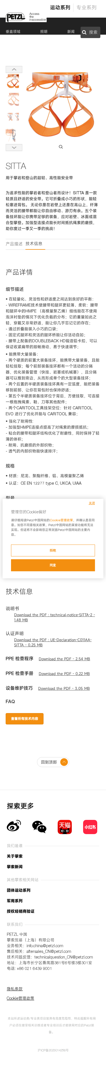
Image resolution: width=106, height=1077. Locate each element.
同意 (53, 565)
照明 (43, 32)
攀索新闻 (15, 867)
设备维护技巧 (19, 689)
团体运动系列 (19, 891)
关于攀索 (15, 857)
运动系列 (60, 8)
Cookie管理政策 (61, 520)
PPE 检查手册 (19, 674)
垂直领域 (13, 32)
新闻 (71, 32)
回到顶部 (49, 763)
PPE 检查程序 (19, 659)
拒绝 (53, 550)
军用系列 (15, 901)
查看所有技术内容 (24, 719)
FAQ (10, 702)
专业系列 (86, 8)
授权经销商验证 (20, 912)
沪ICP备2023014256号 (53, 1050)
